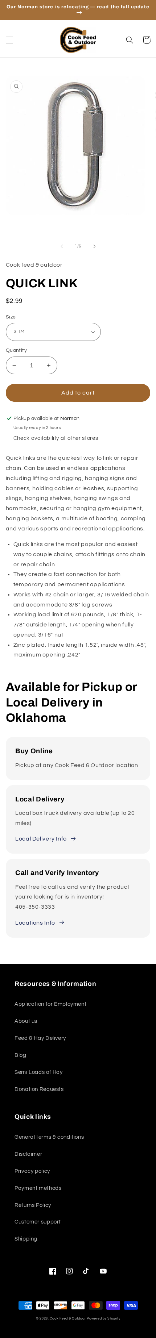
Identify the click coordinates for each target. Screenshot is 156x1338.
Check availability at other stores (55, 438)
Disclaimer (28, 1154)
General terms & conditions (49, 1137)
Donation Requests (39, 1089)
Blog (20, 1055)
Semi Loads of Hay (39, 1072)
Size (11, 317)
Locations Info (35, 923)
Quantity (16, 350)
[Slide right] (94, 246)
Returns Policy (33, 1205)
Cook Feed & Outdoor (68, 1318)
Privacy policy (32, 1171)
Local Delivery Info (41, 839)
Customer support (38, 1222)
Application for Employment (50, 1004)
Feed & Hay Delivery (40, 1038)
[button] (9, 40)
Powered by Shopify (103, 1318)
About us (26, 1021)
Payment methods (38, 1188)
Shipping (26, 1239)
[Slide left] (62, 246)
